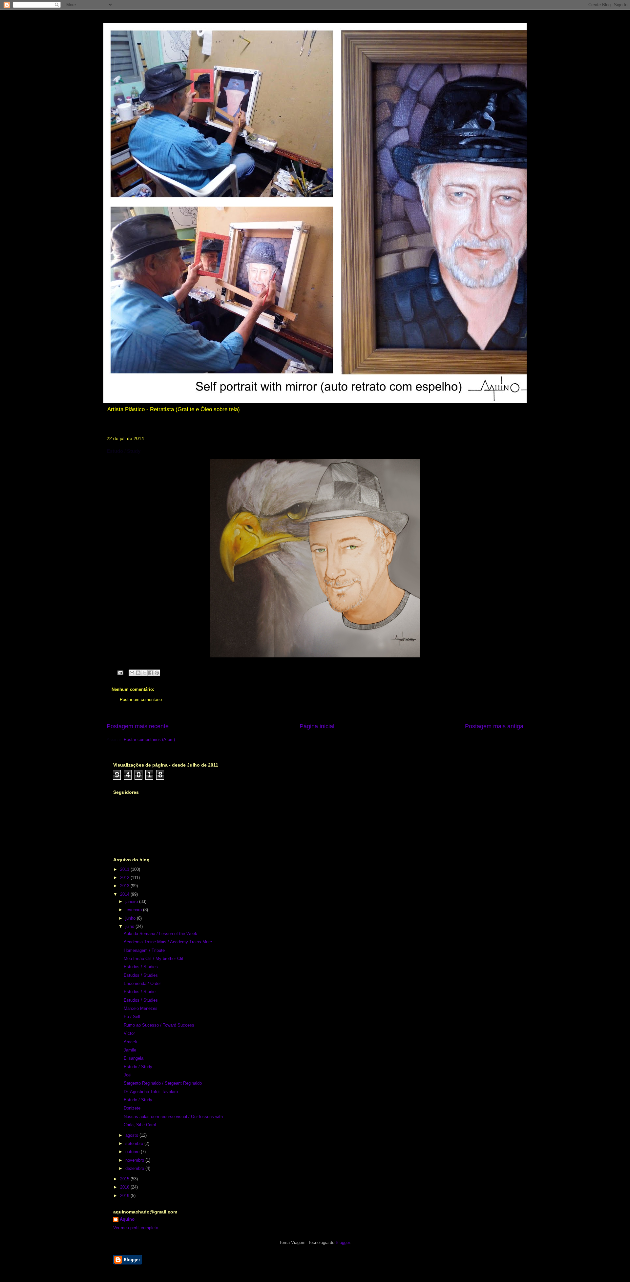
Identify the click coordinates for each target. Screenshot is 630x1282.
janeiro (132, 901)
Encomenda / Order (142, 983)
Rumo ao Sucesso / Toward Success (159, 1025)
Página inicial (317, 726)
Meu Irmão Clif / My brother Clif (153, 958)
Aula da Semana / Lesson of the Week (160, 933)
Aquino (127, 1219)
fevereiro (134, 909)
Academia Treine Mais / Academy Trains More (168, 941)
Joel (128, 1074)
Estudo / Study (138, 1066)
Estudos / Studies (141, 966)
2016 (125, 1187)
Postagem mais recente (138, 726)
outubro (133, 1151)
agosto (132, 1135)
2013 (125, 885)
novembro (135, 1160)
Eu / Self (132, 1016)
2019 (125, 1195)
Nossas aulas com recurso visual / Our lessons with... (175, 1116)
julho (130, 926)
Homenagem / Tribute (144, 950)
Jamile (130, 1050)
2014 (125, 894)
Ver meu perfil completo (135, 1227)
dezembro (135, 1168)
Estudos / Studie (140, 991)
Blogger (343, 1242)
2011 (125, 869)
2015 (125, 1178)
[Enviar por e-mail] (132, 673)
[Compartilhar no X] (144, 673)
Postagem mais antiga (494, 726)
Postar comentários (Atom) (149, 739)
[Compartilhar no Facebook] (150, 673)
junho (131, 918)
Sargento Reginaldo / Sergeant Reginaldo (163, 1083)
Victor (129, 1033)
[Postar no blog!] (138, 673)
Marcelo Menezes (141, 1008)
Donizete (132, 1108)
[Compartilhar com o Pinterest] (157, 673)
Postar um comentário (141, 699)
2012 (125, 877)
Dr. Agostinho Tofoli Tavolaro (151, 1091)
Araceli (130, 1041)
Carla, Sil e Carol (140, 1124)
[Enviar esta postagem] (120, 672)
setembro (134, 1143)
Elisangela (133, 1058)
